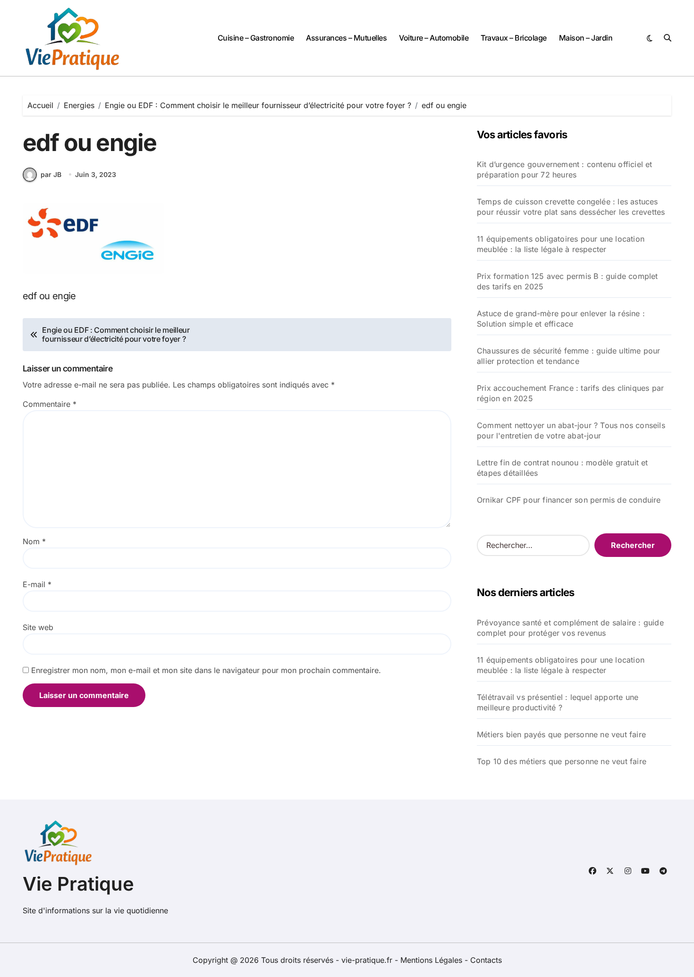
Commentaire (49, 404)
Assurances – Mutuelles (346, 37)
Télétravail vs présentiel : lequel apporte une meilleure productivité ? (557, 702)
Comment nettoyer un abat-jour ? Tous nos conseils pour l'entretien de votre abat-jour (571, 430)
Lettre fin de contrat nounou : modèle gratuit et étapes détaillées (562, 468)
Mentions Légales (432, 960)
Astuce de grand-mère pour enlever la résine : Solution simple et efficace (561, 318)
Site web (38, 627)
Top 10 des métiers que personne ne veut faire (561, 761)
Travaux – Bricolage (514, 37)
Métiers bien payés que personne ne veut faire (561, 734)
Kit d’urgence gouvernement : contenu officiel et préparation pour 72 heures (564, 169)
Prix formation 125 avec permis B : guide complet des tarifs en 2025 (567, 281)
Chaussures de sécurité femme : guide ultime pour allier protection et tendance (568, 356)
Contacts (486, 960)
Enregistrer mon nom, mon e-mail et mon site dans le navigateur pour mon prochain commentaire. (206, 670)
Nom (34, 541)
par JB (51, 174)
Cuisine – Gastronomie (256, 37)
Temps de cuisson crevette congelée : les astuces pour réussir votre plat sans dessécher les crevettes (571, 207)
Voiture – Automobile (433, 37)
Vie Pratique (78, 883)
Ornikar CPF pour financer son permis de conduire (569, 500)
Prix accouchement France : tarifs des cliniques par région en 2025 (570, 393)
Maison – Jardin (586, 37)
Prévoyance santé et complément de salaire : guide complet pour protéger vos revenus (570, 628)
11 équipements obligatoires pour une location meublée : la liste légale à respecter (560, 244)
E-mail (37, 584)
